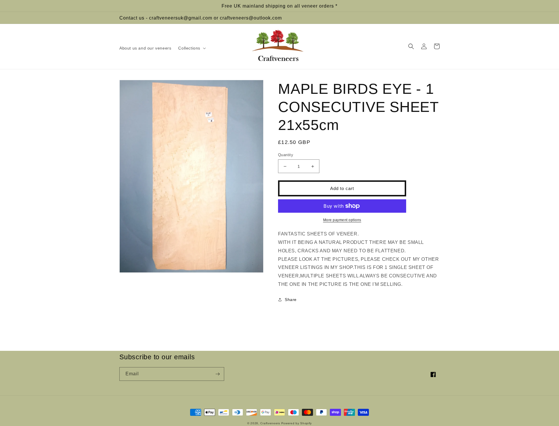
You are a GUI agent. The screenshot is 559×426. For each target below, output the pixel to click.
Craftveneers (270, 423)
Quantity (285, 155)
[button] (191, 48)
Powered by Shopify (296, 423)
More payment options (342, 220)
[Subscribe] (217, 374)
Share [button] (291, 299)
